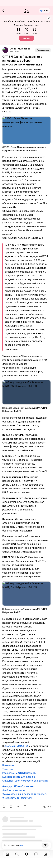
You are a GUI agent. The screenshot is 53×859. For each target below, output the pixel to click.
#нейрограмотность (13, 790)
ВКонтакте (8, 765)
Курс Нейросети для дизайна (18, 776)
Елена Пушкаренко (20, 48)
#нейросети (40, 793)
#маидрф (7, 786)
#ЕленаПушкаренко (25, 786)
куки (21, 845)
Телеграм (7, 769)
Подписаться (43, 50)
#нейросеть (9, 797)
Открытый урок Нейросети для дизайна (25, 780)
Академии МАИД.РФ (16, 745)
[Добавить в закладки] (11, 807)
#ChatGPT (26, 797)
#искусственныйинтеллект (17, 793)
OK (45, 845)
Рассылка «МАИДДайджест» (19, 772)
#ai (18, 797)
